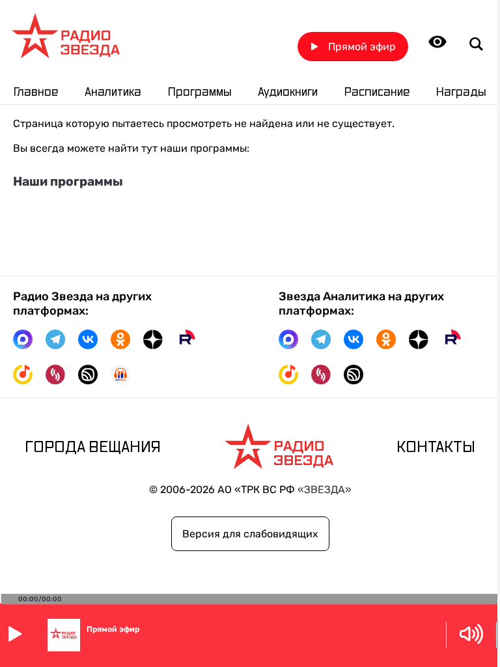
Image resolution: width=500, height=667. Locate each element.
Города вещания (93, 447)
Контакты (435, 447)
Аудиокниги (288, 92)
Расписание (377, 92)
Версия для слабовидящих (250, 534)
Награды (461, 92)
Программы (200, 92)
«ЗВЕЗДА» (325, 489)
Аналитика (113, 92)
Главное (36, 92)
